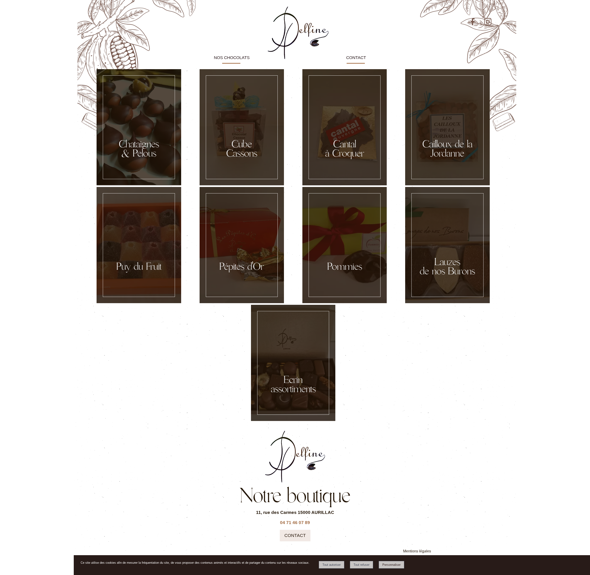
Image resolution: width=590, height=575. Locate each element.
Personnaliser (391, 564)
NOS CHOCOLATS (232, 57)
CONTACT (356, 57)
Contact (295, 535)
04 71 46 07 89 (295, 522)
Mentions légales (417, 551)
